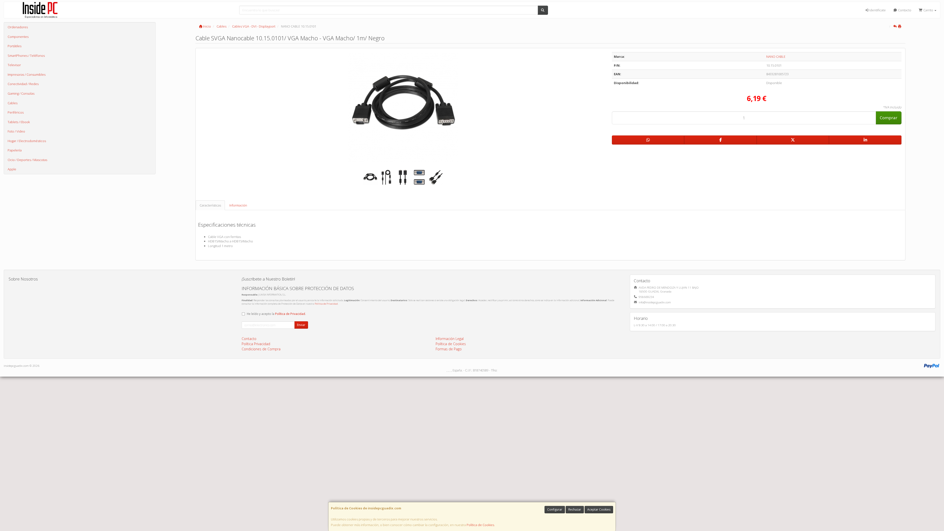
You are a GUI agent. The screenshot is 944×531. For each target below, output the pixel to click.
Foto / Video (16, 131)
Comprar (888, 117)
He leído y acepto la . (276, 314)
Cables (12, 103)
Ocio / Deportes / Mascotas (27, 160)
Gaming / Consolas (21, 93)
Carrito (928, 10)
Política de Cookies (480, 525)
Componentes (18, 36)
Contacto (904, 10)
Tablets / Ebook (19, 122)
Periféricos (16, 112)
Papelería (15, 150)
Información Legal (450, 338)
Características (210, 205)
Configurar (554, 509)
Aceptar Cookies (598, 509)
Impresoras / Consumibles (26, 74)
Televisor (14, 65)
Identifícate (877, 10)
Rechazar (574, 509)
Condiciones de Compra (261, 349)
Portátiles (14, 46)
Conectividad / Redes (23, 84)
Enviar (301, 325)
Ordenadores (18, 27)
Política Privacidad (256, 343)
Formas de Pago (449, 349)
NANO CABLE (775, 56)
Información (238, 205)
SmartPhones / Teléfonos (26, 55)
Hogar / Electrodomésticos (27, 141)
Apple (12, 169)
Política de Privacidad (326, 303)
